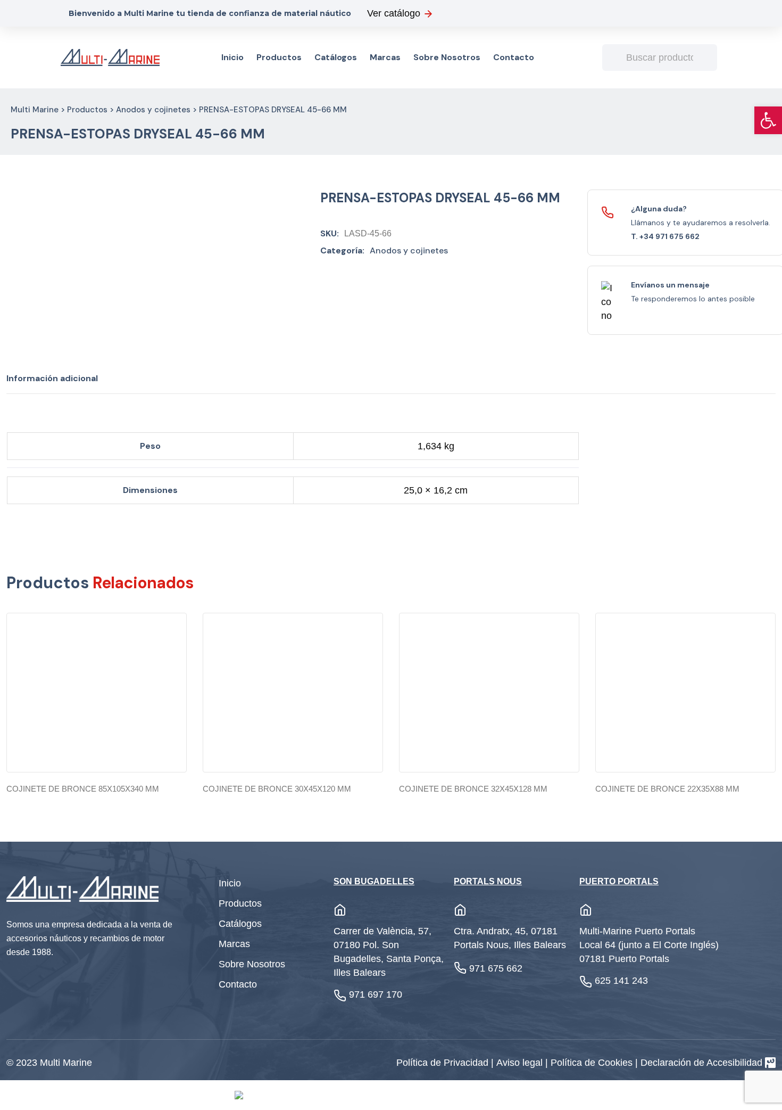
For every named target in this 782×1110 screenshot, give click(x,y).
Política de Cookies (593, 1062)
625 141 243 (621, 980)
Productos (279, 57)
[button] (768, 120)
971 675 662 (495, 968)
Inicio (232, 57)
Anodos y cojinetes (153, 109)
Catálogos (335, 57)
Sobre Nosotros (446, 57)
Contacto (513, 57)
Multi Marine (35, 109)
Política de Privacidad (443, 1062)
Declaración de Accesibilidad (701, 1062)
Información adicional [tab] (52, 378)
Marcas (385, 57)
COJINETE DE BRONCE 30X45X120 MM (277, 788)
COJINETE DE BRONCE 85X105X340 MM (82, 788)
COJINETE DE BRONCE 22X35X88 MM (667, 788)
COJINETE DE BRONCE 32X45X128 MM (473, 788)
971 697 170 (375, 994)
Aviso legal (520, 1062)
